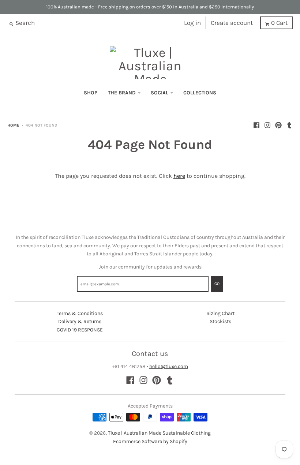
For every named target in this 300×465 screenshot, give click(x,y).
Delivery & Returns (79, 321)
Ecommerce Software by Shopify (150, 441)
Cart (279, 22)
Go (217, 283)
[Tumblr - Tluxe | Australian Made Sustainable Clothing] (289, 125)
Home (13, 125)
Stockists (220, 321)
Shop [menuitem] (90, 93)
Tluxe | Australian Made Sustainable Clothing (159, 433)
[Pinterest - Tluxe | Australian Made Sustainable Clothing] (278, 125)
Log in (192, 22)
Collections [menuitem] (199, 93)
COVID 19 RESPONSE (80, 330)
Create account (232, 22)
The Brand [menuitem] (122, 93)
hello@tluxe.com (168, 366)
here (179, 175)
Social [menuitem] (159, 93)
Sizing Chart (220, 313)
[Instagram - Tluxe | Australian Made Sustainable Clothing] (267, 125)
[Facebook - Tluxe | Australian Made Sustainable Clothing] (256, 125)
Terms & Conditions (80, 313)
